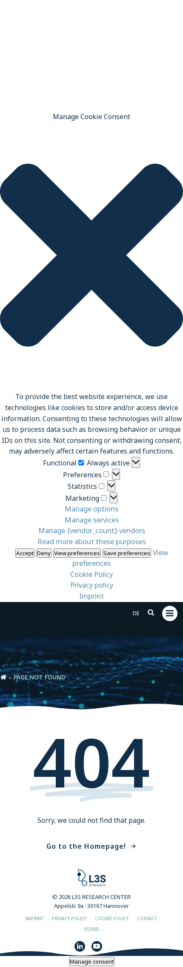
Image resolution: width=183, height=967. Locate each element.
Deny (44, 553)
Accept (25, 553)
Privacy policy (91, 585)
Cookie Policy (91, 574)
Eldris (91, 929)
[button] (91, 256)
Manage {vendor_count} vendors (91, 530)
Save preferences (126, 553)
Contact (147, 918)
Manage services (92, 520)
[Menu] (169, 613)
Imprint (91, 596)
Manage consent (92, 961)
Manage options (91, 508)
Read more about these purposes (91, 541)
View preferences (77, 553)
